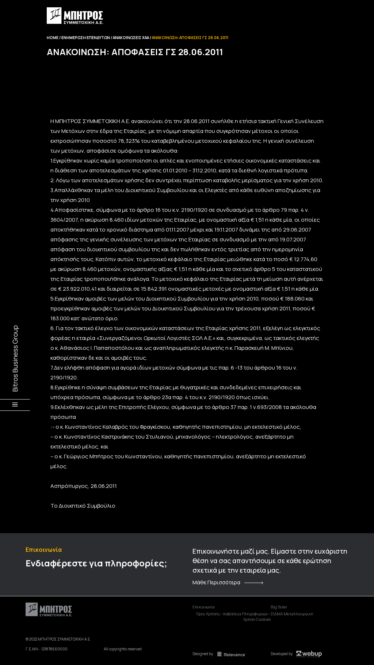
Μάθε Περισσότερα (216, 582)
